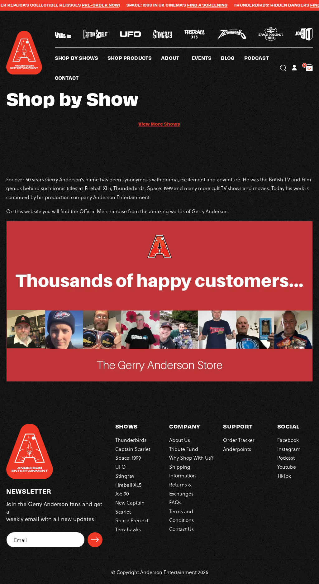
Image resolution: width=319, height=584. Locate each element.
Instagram (289, 448)
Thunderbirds (130, 439)
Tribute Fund (183, 448)
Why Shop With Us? (191, 457)
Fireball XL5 (128, 484)
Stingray (124, 475)
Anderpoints (237, 448)
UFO (120, 466)
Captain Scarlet (132, 448)
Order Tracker (239, 439)
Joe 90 (122, 493)
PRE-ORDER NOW (89, 5)
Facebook (288, 439)
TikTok (284, 475)
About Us (179, 439)
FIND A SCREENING (196, 5)
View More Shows (159, 124)
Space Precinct (131, 520)
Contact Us (181, 529)
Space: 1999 (128, 457)
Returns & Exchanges (181, 489)
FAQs (175, 502)
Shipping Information (182, 471)
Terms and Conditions (181, 516)
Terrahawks (128, 529)
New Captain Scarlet (130, 507)
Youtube (286, 466)
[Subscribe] (95, 539)
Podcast (286, 457)
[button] (176, 58)
